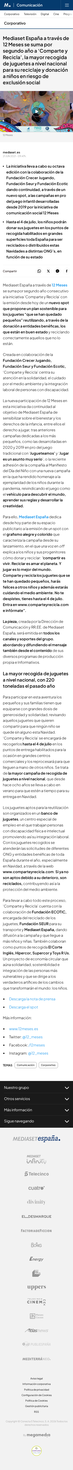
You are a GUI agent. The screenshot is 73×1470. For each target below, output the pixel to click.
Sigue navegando (19, 1121)
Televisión (30, 14)
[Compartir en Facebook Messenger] (57, 271)
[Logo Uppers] (36, 1287)
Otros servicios (17, 1098)
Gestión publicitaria (36, 1406)
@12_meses (32, 1036)
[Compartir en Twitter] (48, 271)
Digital (45, 14)
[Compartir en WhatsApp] (39, 271)
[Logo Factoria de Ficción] (36, 1231)
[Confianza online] (37, 1455)
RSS (36, 1411)
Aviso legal (36, 1378)
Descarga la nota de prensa (32, 998)
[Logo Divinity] (36, 1202)
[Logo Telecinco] (36, 1174)
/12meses (37, 1045)
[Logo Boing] (36, 1245)
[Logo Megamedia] (38, 1435)
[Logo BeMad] (36, 1273)
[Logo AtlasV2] (36, 1330)
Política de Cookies (36, 1400)
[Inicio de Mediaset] (7, 5)
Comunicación (30, 5)
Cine (56, 14)
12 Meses (59, 285)
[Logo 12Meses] (36, 1316)
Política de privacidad (36, 1389)
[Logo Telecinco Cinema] (36, 1302)
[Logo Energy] (36, 1259)
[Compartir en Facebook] (66, 271)
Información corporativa (37, 1383)
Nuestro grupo (16, 1087)
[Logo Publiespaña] (36, 1344)
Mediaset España (33, 516)
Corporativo (11, 14)
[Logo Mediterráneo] (36, 1358)
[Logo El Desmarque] (36, 1216)
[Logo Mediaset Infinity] (36, 1160)
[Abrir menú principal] (67, 5)
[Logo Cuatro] (36, 1188)
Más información (18, 1109)
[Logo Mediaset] (36, 1141)
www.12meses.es (23, 1028)
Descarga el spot (23, 1007)
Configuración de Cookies (36, 1395)
